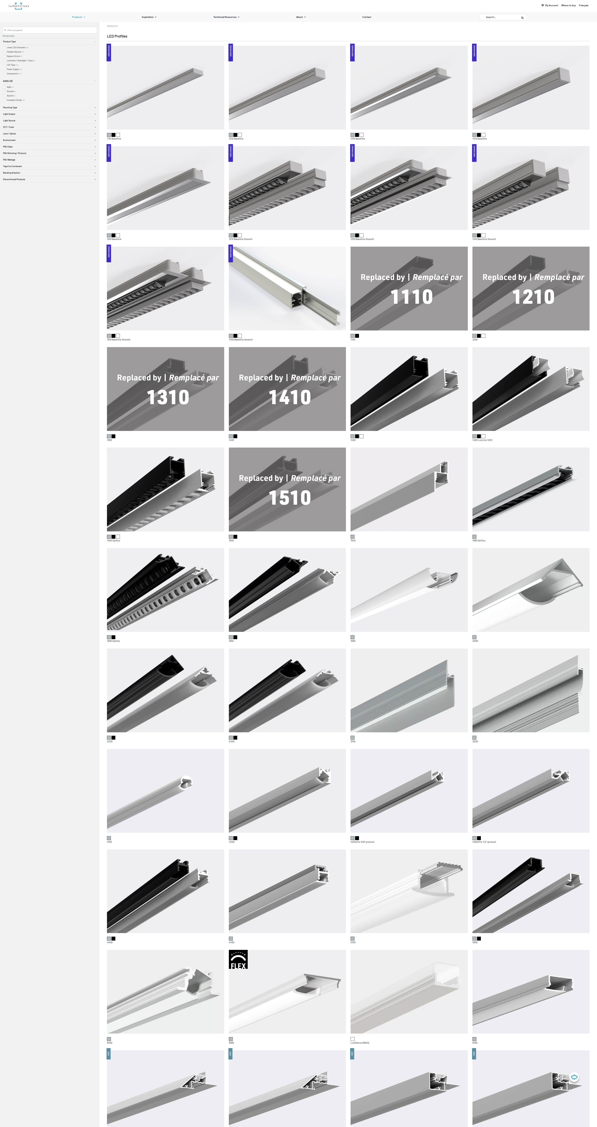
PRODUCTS (112, 26)
